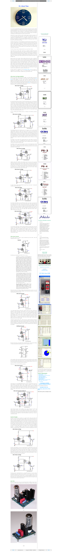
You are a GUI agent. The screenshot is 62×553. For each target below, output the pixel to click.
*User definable (40, 381)
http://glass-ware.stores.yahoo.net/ (44, 267)
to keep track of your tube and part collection (45, 270)
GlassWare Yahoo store (27, 69)
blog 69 (29, 82)
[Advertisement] (44, 18)
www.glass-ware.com (44, 387)
